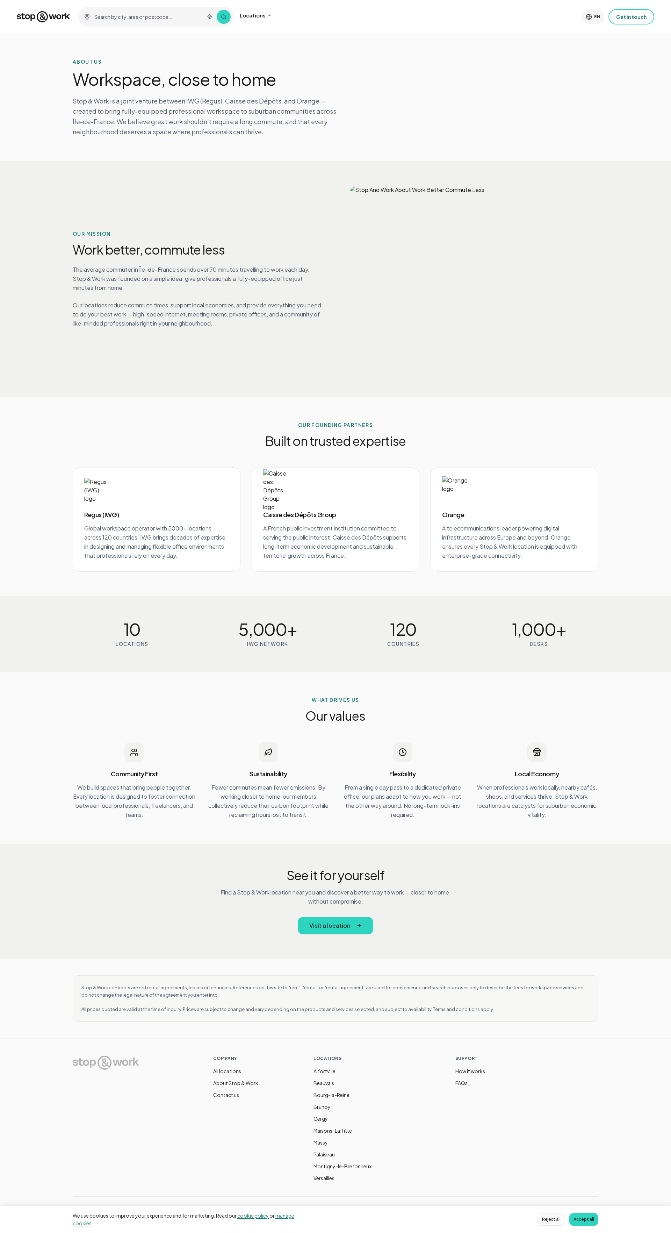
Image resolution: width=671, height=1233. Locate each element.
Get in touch (631, 17)
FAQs (461, 1083)
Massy (320, 1142)
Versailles (323, 1178)
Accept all (583, 1219)
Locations (253, 15)
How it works (470, 1071)
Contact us (226, 1095)
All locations (227, 1071)
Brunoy (322, 1107)
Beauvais (323, 1083)
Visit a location (330, 925)
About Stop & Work (235, 1083)
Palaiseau (324, 1154)
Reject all (551, 1219)
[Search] (224, 17)
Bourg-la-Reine (331, 1095)
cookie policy (253, 1215)
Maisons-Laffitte (332, 1130)
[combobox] (147, 17)
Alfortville (324, 1071)
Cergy (320, 1119)
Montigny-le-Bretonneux (342, 1166)
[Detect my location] (209, 16)
